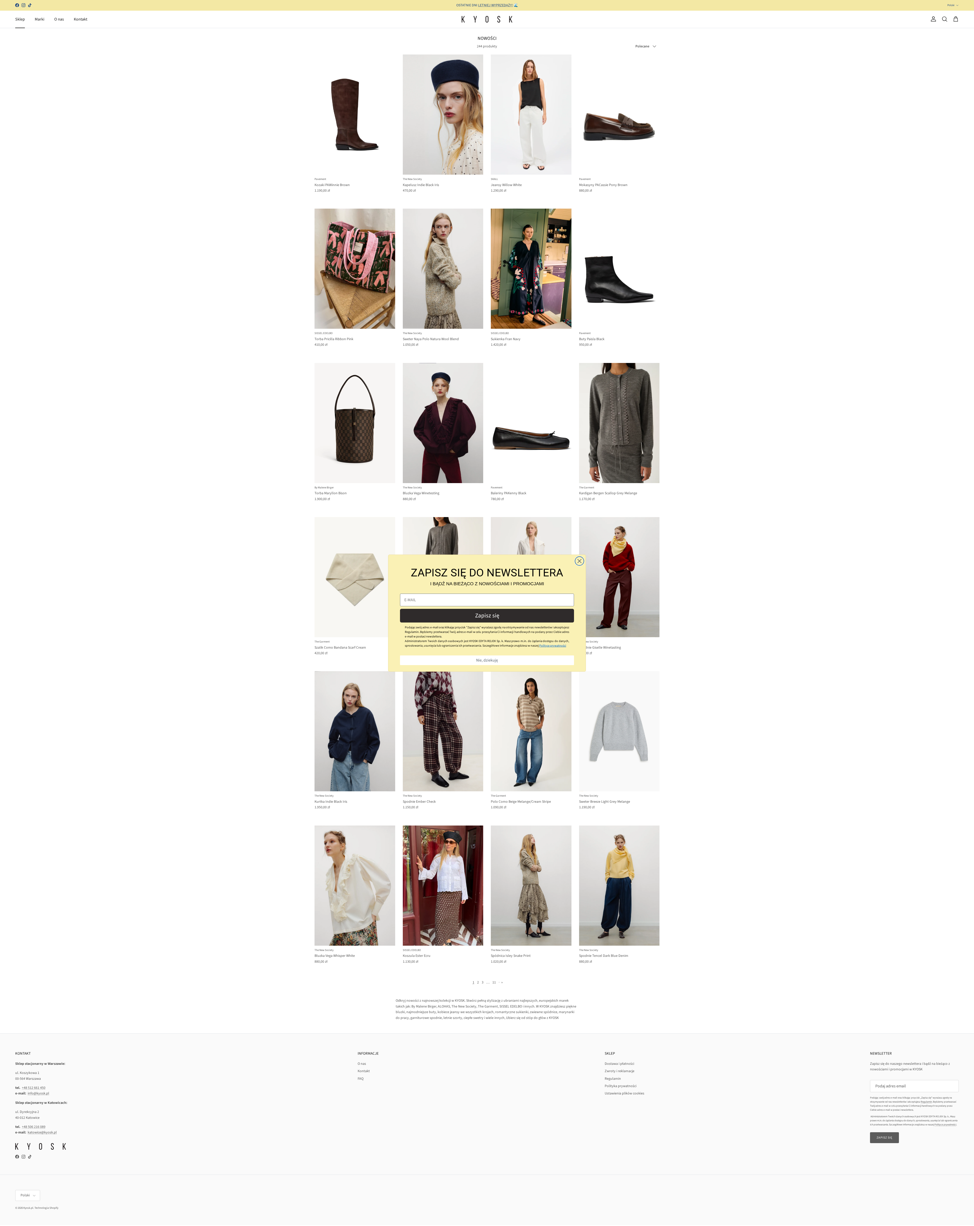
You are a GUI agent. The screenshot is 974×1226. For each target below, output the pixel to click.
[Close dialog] (579, 561)
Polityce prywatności (552, 646)
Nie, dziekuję (487, 660)
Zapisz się (487, 615)
